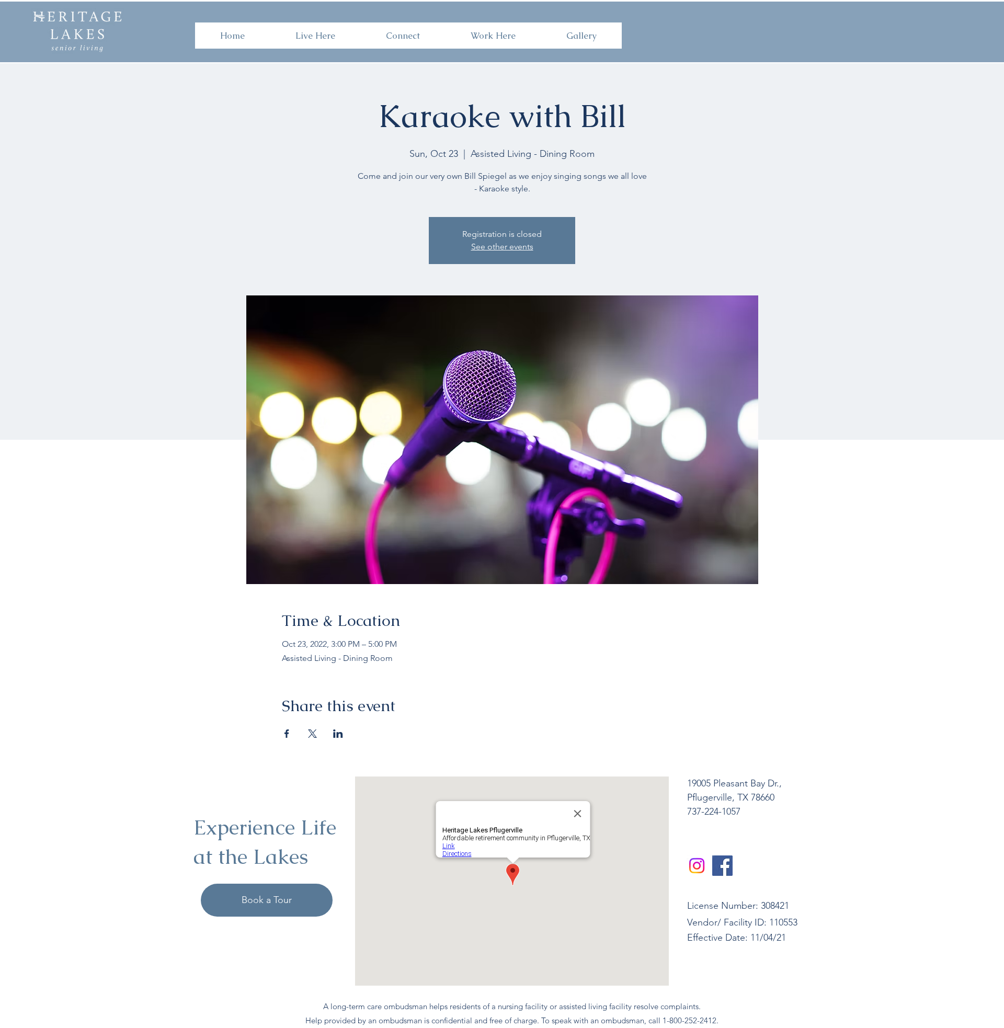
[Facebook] (722, 865)
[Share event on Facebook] (287, 733)
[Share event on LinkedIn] (338, 733)
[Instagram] (697, 865)
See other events (502, 247)
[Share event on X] (312, 733)
